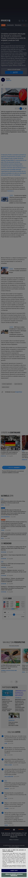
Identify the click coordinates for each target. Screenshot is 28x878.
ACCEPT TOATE (14, 870)
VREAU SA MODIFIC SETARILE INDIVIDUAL (14, 875)
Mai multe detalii (10, 864)
